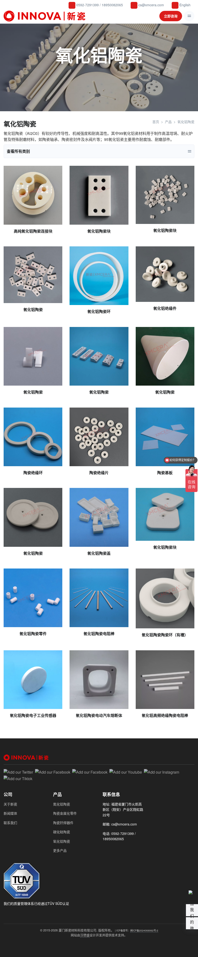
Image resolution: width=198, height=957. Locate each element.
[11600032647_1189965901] (99, 517)
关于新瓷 (10, 804)
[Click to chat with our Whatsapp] (115, 849)
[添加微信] (106, 849)
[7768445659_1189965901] (33, 437)
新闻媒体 (10, 813)
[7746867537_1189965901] (99, 598)
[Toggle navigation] (189, 16)
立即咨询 (170, 16)
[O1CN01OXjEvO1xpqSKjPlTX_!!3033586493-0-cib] (33, 356)
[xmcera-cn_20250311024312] (165, 195)
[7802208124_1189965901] (99, 356)
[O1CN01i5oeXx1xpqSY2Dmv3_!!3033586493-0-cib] (33, 598)
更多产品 (60, 850)
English (184, 4)
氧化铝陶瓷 (61, 841)
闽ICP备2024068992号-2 (144, 930)
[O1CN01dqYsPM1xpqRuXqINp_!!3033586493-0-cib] (99, 437)
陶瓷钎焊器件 (63, 822)
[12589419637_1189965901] (165, 356)
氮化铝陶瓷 (61, 804)
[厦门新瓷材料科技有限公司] (46, 16)
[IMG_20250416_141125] (33, 195)
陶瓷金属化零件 (65, 813)
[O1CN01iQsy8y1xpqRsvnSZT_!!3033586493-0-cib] (165, 274)
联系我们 (10, 822)
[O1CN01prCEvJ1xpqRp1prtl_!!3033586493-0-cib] (33, 517)
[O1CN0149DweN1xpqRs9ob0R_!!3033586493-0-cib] (33, 274)
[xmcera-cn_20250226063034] (165, 598)
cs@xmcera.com (150, 4)
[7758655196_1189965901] (165, 437)
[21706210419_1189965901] (99, 275)
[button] (192, 923)
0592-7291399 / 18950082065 (99, 4)
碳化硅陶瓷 (61, 831)
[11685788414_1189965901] (165, 514)
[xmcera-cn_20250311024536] (99, 195)
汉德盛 (85, 935)
